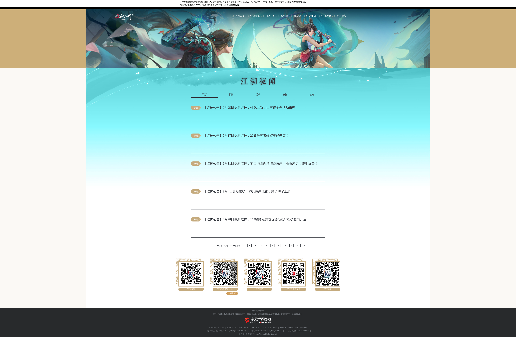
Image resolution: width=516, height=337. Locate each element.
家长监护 (283, 328)
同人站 (297, 16)
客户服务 (341, 16)
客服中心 (212, 328)
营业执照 (303, 328)
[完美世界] (258, 324)
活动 (258, 94)
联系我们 (221, 328)
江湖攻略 (326, 16)
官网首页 (240, 16)
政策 (234, 4)
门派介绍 (270, 16)
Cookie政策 (255, 328)
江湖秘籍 (311, 16)
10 (298, 245)
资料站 (284, 16)
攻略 (311, 94)
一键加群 (232, 293)
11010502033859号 (303, 331)
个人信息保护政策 (241, 328)
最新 (204, 94)
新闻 (231, 94)
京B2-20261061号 (259, 331)
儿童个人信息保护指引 (269, 328)
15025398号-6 (280, 331)
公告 (284, 94)
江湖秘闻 (255, 16)
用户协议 (230, 328)
